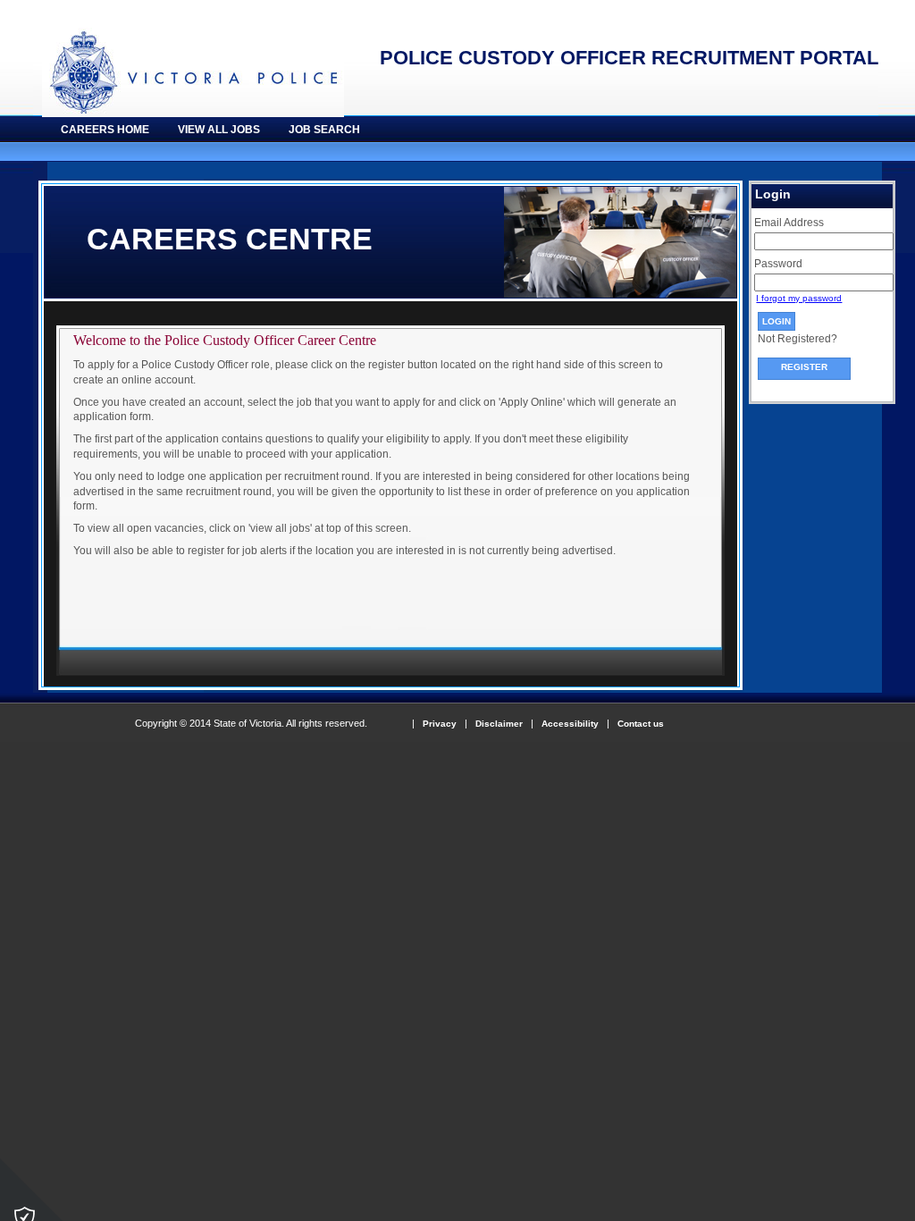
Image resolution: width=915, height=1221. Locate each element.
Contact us (640, 723)
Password (778, 263)
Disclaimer (499, 723)
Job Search (324, 129)
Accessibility (570, 723)
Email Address (789, 222)
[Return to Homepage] (188, 114)
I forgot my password (799, 298)
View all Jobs (219, 129)
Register (804, 367)
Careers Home (105, 129)
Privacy (440, 723)
